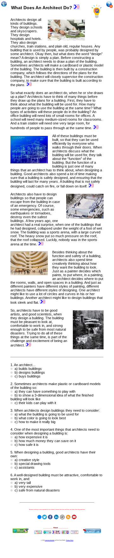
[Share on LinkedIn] (56, 516)
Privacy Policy (69, 540)
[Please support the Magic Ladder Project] (91, 531)
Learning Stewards (49, 540)
